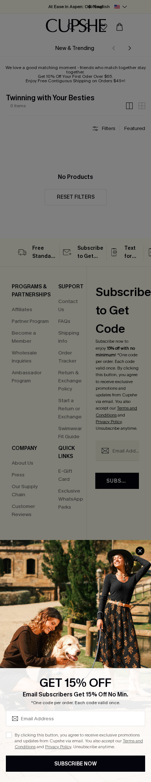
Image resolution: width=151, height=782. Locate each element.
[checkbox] (9, 735)
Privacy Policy (58, 747)
